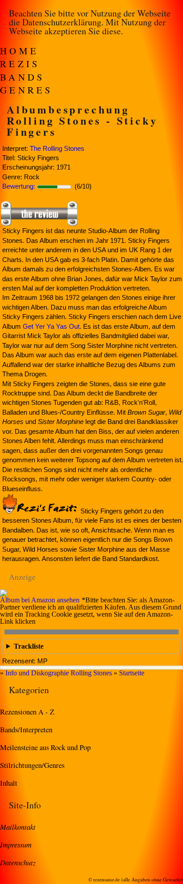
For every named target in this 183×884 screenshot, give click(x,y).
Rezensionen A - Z (27, 711)
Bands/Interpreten (26, 729)
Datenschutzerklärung (61, 22)
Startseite (131, 673)
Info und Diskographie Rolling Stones (58, 673)
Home (19, 50)
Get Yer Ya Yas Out (51, 326)
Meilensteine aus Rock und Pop (45, 747)
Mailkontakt (18, 827)
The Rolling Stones (57, 148)
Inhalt (8, 783)
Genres (26, 90)
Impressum (16, 844)
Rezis (20, 63)
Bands (22, 77)
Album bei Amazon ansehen (40, 600)
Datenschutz (18, 862)
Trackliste (29, 646)
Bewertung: (18, 186)
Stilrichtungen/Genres (32, 765)
